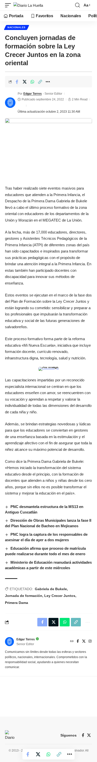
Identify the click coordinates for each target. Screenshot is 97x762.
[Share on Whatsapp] (32, 82)
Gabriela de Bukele (51, 589)
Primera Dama (16, 603)
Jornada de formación (23, 596)
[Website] (72, 641)
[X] (84, 641)
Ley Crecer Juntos (59, 596)
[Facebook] (77, 641)
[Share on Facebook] (16, 82)
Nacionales (16, 27)
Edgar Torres (32, 93)
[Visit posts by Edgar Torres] (10, 102)
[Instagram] (90, 641)
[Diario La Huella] (28, 5)
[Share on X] (24, 82)
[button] (9, 5)
